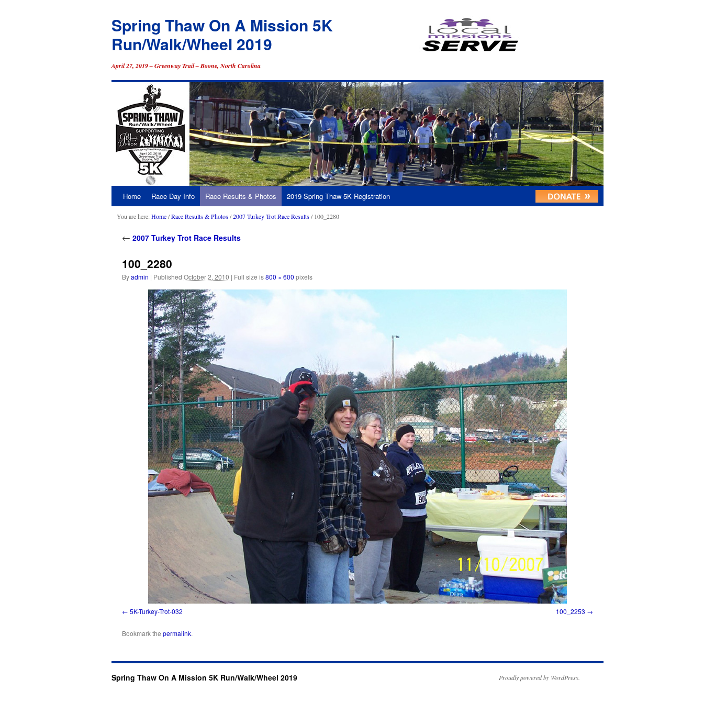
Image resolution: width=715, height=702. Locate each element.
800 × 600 (279, 276)
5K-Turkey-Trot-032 (156, 611)
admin (140, 276)
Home (132, 196)
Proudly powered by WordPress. (539, 677)
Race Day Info (173, 196)
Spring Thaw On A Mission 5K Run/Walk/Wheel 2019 (222, 34)
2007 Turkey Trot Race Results (271, 216)
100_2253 (570, 611)
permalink (177, 633)
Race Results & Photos (240, 196)
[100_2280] (357, 446)
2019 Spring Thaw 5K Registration (338, 196)
